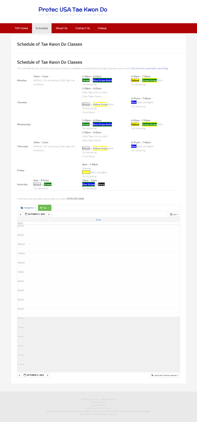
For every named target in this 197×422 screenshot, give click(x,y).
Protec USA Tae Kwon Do (72, 9)
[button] (164, 375)
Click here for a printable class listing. (149, 68)
